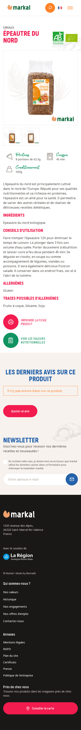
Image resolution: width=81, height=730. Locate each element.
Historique (9, 599)
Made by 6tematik (26, 573)
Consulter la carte (43, 708)
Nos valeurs (10, 592)
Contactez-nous (13, 621)
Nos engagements (15, 606)
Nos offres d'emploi (15, 614)
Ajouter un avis (20, 411)
